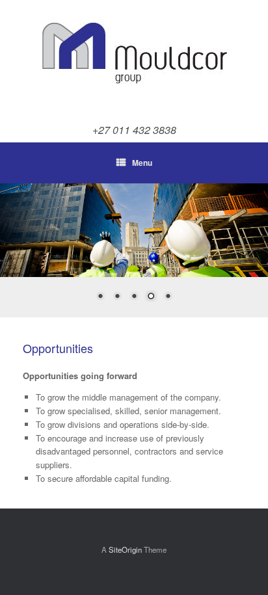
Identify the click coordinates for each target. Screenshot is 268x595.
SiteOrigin (125, 549)
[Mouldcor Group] (134, 55)
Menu (142, 162)
